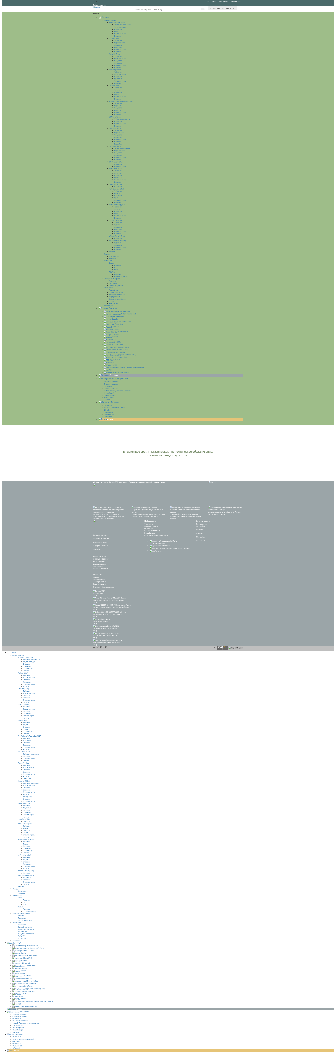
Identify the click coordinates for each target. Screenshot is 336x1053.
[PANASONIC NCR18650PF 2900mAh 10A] (109, 612)
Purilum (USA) (114, 38)
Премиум (117, 265)
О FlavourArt (108, 412)
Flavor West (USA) (115, 168)
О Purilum (199, 529)
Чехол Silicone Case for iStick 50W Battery (108, 600)
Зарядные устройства (117, 299)
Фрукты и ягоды (120, 27)
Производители (201, 524)
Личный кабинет (99, 561)
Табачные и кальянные (123, 24)
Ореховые (118, 31)
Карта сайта (200, 526)
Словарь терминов (111, 384)
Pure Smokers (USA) (116, 189)
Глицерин (118, 274)
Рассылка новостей (100, 568)
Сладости (118, 29)
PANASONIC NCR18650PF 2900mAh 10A (108, 614)
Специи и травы (120, 34)
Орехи (116, 94)
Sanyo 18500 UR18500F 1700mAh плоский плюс (111, 607)
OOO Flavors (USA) (116, 162)
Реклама (107, 400)
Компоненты (108, 261)
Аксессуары (108, 305)
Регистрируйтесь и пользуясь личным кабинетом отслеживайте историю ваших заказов (185, 516)
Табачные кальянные (122, 119)
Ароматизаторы (110, 20)
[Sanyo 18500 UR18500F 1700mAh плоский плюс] (112, 604)
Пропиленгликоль (121, 276)
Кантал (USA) (98, 593)
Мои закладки (98, 566)
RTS (115, 267)
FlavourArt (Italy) (115, 128)
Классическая (114, 256)
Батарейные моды (116, 292)
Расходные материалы (112, 278)
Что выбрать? (109, 393)
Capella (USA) (114, 85)
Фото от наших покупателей (114, 407)
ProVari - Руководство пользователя (117, 391)
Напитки (117, 36)
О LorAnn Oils (109, 414)
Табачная (112, 258)
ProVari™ (112, 301)
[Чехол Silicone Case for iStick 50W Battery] (109, 597)
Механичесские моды (117, 294)
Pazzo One (118, 144)
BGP (116, 270)
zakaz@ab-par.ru (99, 579)
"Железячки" (108, 288)
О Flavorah (108, 416)
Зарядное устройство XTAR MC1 (105, 628)
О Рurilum (107, 410)
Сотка (111, 263)
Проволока (113, 283)
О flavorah (199, 533)
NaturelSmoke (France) (117, 240)
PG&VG (112, 272)
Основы (107, 254)
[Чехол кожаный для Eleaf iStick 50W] (107, 640)
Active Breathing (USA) (117, 204)
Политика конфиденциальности (156, 535)
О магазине (108, 405)
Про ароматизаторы (111, 388)
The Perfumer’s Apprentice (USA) (121, 101)
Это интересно (109, 395)
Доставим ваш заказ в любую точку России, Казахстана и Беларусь (224, 513)
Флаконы (112, 281)
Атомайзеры (114, 290)
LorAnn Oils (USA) (115, 220)
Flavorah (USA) (114, 54)
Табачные (118, 40)
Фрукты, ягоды (119, 132)
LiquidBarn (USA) (115, 184)
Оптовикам (108, 386)
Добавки (112, 251)
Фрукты (117, 90)
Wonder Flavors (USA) (117, 236)
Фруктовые (118, 105)
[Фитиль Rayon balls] (101, 619)
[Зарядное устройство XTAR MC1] (106, 626)
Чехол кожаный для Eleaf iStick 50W (106, 642)
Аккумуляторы (114, 296)
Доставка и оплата (111, 382)
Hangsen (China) (115, 146)
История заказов (99, 564)
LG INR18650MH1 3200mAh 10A (105, 635)
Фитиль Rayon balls (116, 285)
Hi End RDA (113, 303)
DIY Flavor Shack (115, 117)
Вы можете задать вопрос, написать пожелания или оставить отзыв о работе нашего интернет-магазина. (108, 516)
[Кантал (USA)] (99, 590)
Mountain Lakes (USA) (117, 22)
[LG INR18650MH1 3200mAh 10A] (106, 633)
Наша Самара (109, 397)
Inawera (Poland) (115, 69)
